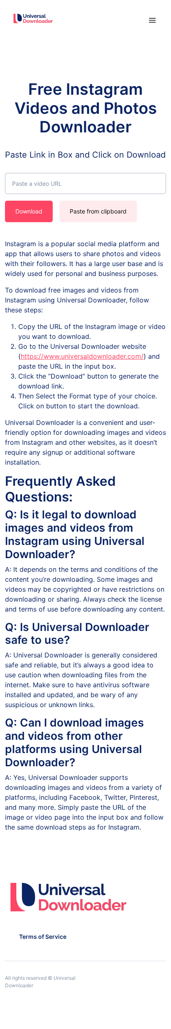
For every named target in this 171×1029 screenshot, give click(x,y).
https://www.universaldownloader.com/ (82, 356)
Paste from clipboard (98, 211)
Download (28, 211)
